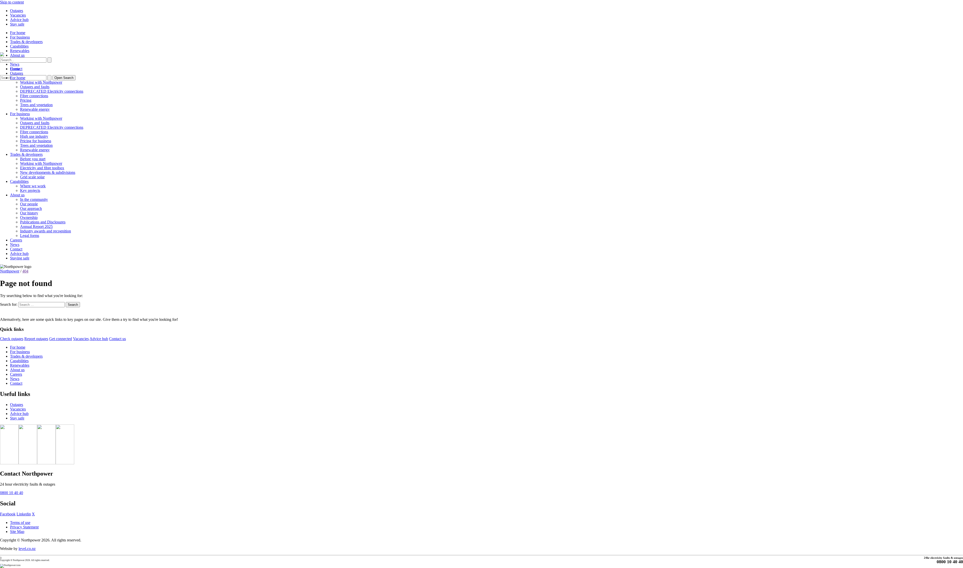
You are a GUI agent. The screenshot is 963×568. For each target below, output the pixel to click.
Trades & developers (26, 42)
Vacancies (18, 15)
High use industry (34, 136)
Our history (29, 213)
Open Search (63, 78)
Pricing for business (35, 141)
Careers (16, 240)
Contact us (117, 339)
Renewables (19, 51)
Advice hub (19, 20)
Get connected (60, 339)
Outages (16, 11)
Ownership (29, 217)
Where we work (33, 186)
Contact (16, 249)
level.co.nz (27, 548)
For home (17, 33)
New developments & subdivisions (47, 172)
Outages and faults (34, 87)
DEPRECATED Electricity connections (51, 91)
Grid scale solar (32, 177)
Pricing (25, 100)
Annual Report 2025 (36, 226)
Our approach (31, 208)
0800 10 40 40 (11, 493)
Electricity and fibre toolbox (42, 168)
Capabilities (19, 46)
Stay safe (17, 24)
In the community (34, 199)
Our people (29, 204)
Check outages (11, 339)
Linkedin (24, 514)
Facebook (8, 514)
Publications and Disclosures (42, 222)
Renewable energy (35, 109)
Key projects (30, 190)
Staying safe (19, 258)
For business (20, 37)
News (14, 64)
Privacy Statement (24, 527)
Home (15, 69)
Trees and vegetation (36, 105)
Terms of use (20, 522)
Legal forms (29, 235)
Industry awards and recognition (45, 231)
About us (17, 55)
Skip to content (12, 2)
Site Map (17, 531)
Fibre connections (34, 96)
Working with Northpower (41, 82)
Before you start (32, 159)
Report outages (36, 339)
